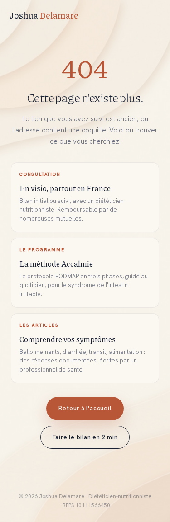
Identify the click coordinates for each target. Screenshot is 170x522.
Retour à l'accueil (84, 408)
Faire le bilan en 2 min (85, 437)
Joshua (44, 15)
